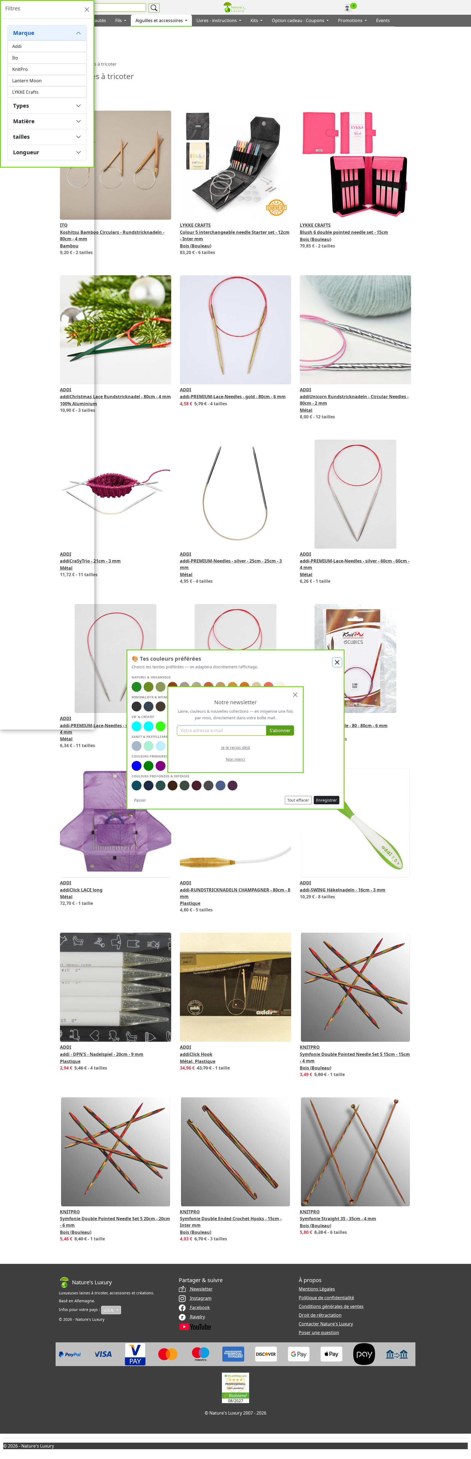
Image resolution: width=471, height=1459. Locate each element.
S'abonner (280, 730)
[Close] (295, 694)
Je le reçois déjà (235, 747)
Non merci (235, 759)
